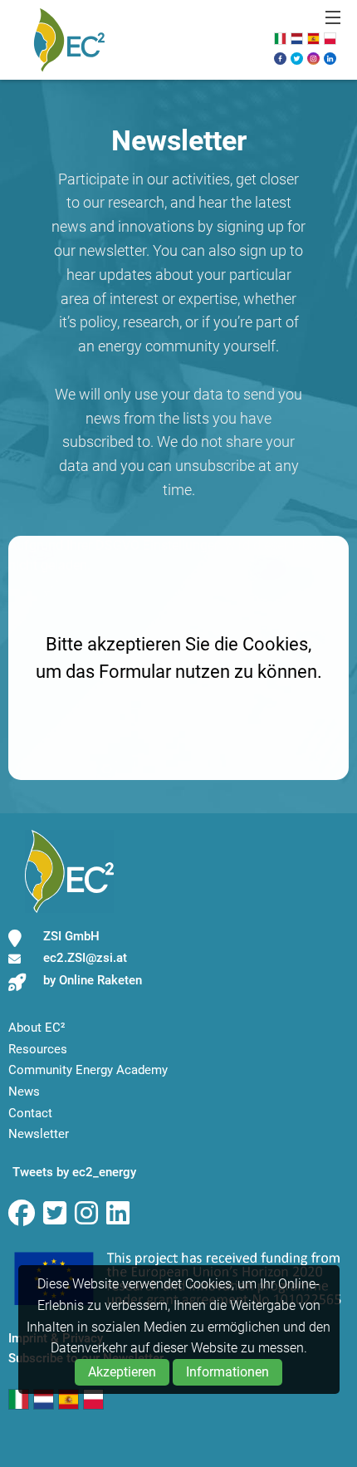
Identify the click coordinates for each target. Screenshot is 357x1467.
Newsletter (38, 1133)
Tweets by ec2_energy (74, 1172)
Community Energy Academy (88, 1069)
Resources (37, 1049)
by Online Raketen (92, 980)
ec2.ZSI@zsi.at (85, 957)
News (24, 1091)
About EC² (37, 1027)
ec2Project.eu (69, 40)
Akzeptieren (122, 1372)
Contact (30, 1113)
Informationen (227, 1372)
